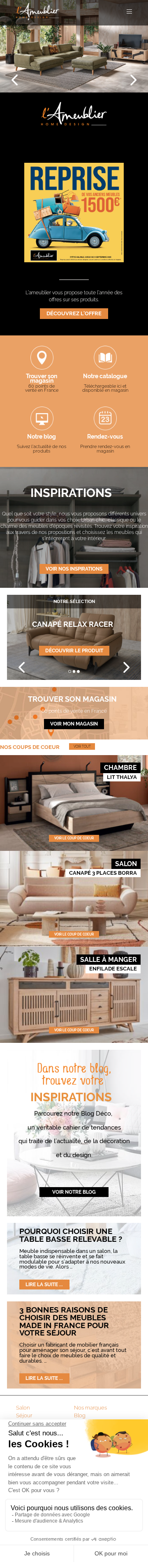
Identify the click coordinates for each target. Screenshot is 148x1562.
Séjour (24, 1415)
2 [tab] (74, 671)
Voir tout (82, 746)
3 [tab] (78, 671)
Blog (80, 1415)
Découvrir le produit (74, 651)
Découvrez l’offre (74, 313)
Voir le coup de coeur (74, 838)
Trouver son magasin (41, 379)
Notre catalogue (105, 376)
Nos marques (90, 1408)
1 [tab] (69, 671)
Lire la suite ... (44, 1284)
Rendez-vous (105, 437)
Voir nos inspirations (74, 569)
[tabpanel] (74, 637)
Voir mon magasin (74, 724)
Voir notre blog (74, 1192)
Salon (23, 1408)
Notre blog (41, 437)
